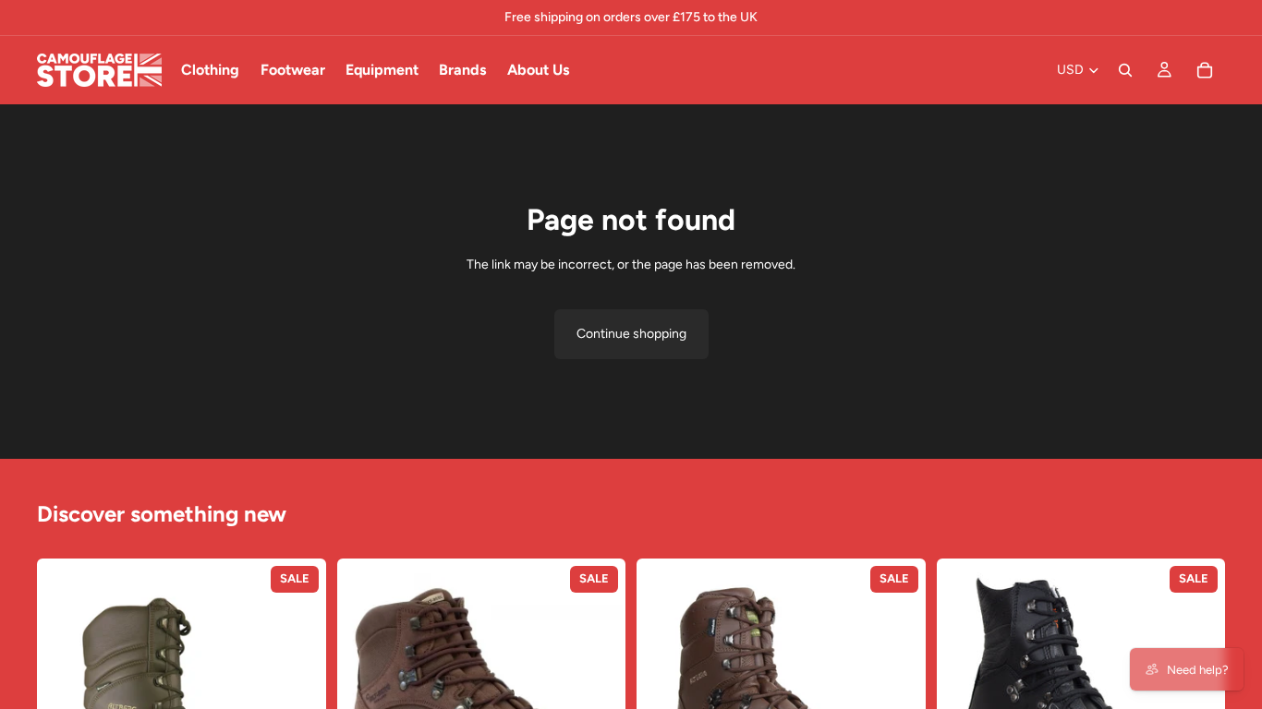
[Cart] (1204, 70)
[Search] (1125, 70)
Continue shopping (631, 334)
